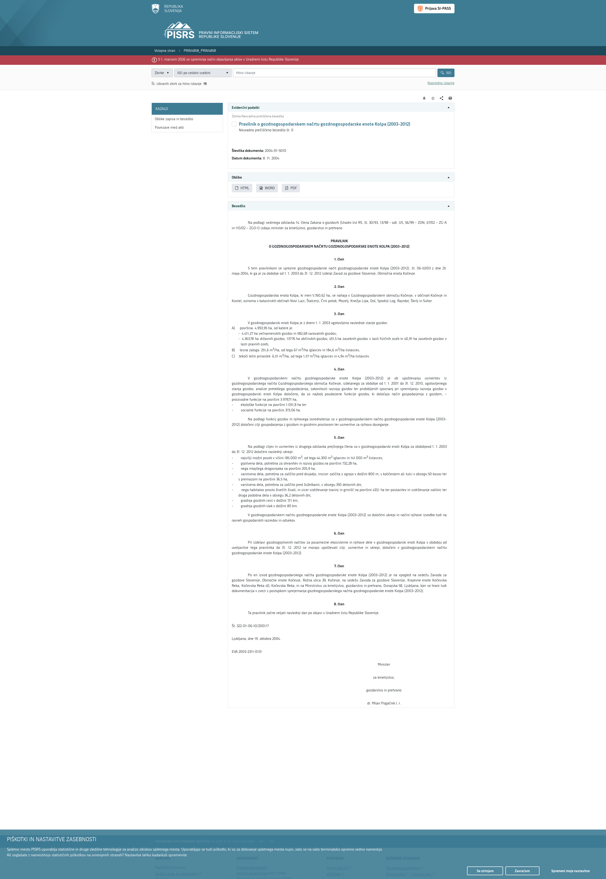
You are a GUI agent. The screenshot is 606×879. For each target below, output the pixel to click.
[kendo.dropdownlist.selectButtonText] (227, 73)
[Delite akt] (441, 98)
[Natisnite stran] (450, 98)
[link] (165, 50)
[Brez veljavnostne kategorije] (234, 124)
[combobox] (203, 73)
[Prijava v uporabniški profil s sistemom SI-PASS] (434, 8)
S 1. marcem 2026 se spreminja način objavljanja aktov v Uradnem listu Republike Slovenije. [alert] (229, 59)
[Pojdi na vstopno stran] (167, 12)
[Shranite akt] (433, 98)
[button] (341, 107)
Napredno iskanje (441, 83)
